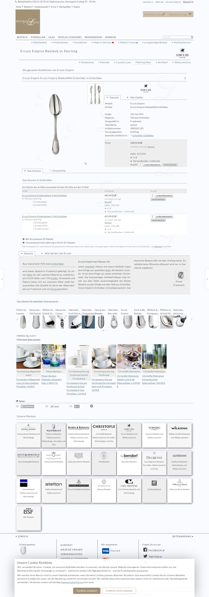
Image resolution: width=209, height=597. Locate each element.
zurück (22, 536)
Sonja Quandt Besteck (53, 461)
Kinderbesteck (60, 42)
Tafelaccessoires (182, 62)
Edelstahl (105, 62)
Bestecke (28, 7)
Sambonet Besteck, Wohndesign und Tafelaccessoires (179, 465)
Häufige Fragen (71, 549)
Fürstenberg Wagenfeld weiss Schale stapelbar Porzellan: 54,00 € (28, 383)
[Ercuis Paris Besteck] (207, 279)
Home (18, 7)
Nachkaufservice (182, 42)
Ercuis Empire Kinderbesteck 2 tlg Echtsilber (44, 195)
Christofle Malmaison (129, 371)
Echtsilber (57, 263)
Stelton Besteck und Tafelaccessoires (53, 491)
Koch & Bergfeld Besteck (28, 461)
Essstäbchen (81, 42)
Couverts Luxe (123, 62)
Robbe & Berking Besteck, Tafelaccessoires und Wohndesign (79, 437)
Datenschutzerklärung (72, 582)
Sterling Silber (65, 7)
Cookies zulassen (86, 590)
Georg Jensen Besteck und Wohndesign (28, 436)
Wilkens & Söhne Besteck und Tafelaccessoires (179, 436)
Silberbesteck (40, 42)
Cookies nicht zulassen (119, 590)
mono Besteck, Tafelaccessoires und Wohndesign (28, 493)
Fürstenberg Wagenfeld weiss (28, 373)
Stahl (108, 270)
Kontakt (67, 545)
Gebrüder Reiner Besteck (79, 461)
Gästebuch (148, 2)
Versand (150, 146)
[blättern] (17, 319)
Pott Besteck (104, 461)
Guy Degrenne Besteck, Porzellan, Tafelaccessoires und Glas (154, 465)
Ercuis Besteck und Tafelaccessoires (129, 436)
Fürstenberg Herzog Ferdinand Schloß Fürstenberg (79, 375)
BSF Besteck (28, 517)
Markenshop (87, 62)
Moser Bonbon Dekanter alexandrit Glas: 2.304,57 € (51, 379)
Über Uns (159, 2)
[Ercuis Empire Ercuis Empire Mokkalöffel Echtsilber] (56, 124)
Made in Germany (103, 42)
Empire (77, 7)
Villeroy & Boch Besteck (179, 489)
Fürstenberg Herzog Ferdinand (104, 373)
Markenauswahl (41, 7)
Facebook (155, 550)
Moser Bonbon (53, 371)
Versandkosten (71, 554)
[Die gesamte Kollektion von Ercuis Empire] (185, 78)
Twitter (154, 557)
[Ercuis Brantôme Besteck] (2, 279)
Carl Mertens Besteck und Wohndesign (129, 491)
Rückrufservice (173, 2)
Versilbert (163, 62)
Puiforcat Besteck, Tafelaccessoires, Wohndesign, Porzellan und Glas (54, 439)
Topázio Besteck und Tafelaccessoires (154, 436)
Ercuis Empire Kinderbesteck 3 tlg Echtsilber (44, 216)
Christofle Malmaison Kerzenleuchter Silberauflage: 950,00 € (153, 379)
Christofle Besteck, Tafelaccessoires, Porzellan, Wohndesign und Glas (104, 437)
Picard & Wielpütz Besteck (79, 489)
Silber (29, 275)
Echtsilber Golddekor (143, 135)
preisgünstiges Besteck (155, 42)
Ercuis (53, 7)
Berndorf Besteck (129, 461)
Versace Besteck (104, 489)
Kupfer (54, 278)
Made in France (128, 42)
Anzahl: (134, 164)
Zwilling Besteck (154, 489)
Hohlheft (89, 266)
